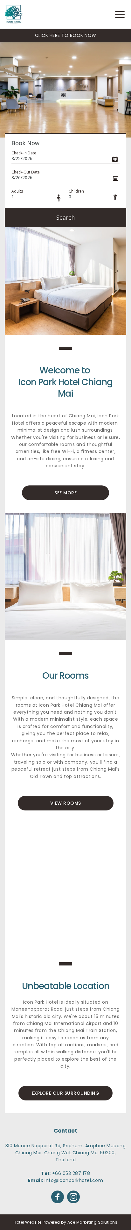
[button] (120, 14)
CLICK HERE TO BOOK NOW (65, 35)
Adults (17, 191)
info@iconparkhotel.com (74, 1180)
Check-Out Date (25, 172)
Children (76, 191)
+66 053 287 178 (71, 1173)
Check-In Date (23, 153)
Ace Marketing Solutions (92, 1222)
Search (65, 217)
